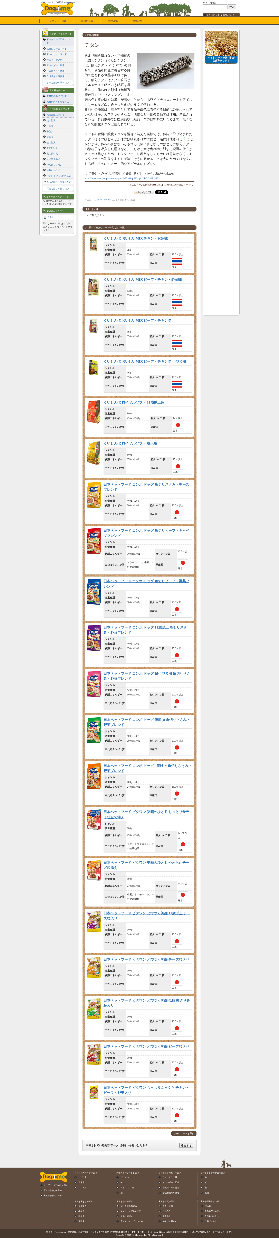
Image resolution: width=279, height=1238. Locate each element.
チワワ (124, 1182)
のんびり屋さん (170, 1221)
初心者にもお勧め (129, 1206)
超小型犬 (51, 120)
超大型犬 (51, 142)
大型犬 (50, 137)
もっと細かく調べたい (58, 82)
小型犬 (50, 126)
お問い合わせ (228, 15)
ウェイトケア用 (54, 60)
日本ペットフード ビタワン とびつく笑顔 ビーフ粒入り (146, 1046)
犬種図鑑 (113, 20)
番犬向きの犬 (53, 159)
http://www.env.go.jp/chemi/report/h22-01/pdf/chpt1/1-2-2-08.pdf (121, 178)
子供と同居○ (126, 1216)
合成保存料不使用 (56, 71)
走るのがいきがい (213, 1211)
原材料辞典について (57, 96)
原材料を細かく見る (53, 1190)
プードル (125, 1177)
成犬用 (81, 1182)
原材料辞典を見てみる (58, 102)
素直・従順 (168, 1206)
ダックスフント (128, 1187)
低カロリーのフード (57, 54)
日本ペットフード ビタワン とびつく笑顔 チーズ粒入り (146, 959)
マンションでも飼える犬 (59, 175)
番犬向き (167, 1216)
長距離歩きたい (212, 1216)
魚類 (207, 1193)
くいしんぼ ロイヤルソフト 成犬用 (130, 443)
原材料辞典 (87, 20)
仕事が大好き (211, 1221)
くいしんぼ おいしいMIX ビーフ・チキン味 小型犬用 (145, 361)
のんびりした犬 (54, 164)
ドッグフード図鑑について (59, 41)
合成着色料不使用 (56, 76)
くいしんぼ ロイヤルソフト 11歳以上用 (134, 402)
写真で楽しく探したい (58, 188)
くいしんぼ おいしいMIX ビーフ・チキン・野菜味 (143, 280)
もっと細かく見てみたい (59, 182)
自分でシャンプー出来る (132, 1221)
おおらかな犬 (53, 170)
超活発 (208, 1206)
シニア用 (82, 1187)
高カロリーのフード (57, 48)
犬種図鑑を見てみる (53, 1195)
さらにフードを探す (184, 1133)
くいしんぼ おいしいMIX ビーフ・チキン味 (137, 320)
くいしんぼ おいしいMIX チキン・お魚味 (136, 238)
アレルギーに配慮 (56, 65)
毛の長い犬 (52, 153)
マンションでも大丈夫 (131, 1211)
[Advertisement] (221, 127)
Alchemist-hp (104, 199)
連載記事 (137, 20)
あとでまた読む (144, 192)
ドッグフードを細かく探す (56, 1185)
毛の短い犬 (52, 148)
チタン (50, 217)
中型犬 (50, 131)
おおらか (167, 1211)
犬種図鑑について (56, 114)
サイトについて (212, 15)
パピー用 (82, 1177)
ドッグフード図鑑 (56, 20)
